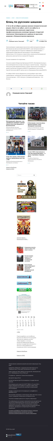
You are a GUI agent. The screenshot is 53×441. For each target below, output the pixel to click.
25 (20, 325)
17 (17, 323)
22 (31, 323)
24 (17, 325)
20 (26, 323)
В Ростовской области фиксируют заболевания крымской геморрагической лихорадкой (30, 268)
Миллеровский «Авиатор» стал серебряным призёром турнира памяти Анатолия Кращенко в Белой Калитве (15, 123)
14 (28, 322)
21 (28, 323)
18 (20, 323)
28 (28, 325)
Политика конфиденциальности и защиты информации (22, 413)
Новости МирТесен (11, 167)
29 (31, 325)
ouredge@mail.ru (33, 7)
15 (31, 322)
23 (34, 323)
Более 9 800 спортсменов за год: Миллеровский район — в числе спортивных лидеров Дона (36, 154)
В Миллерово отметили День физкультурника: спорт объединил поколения (36, 124)
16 (34, 322)
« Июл (18, 332)
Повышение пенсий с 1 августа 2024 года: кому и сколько (30, 249)
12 (22, 322)
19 (22, 323)
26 (23, 325)
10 (17, 322)
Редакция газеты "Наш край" (22, 93)
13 (25, 322)
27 (26, 325)
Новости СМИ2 (10, 169)
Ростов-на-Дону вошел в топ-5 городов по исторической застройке (29, 258)
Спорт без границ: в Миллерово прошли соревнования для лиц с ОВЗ (15, 158)
